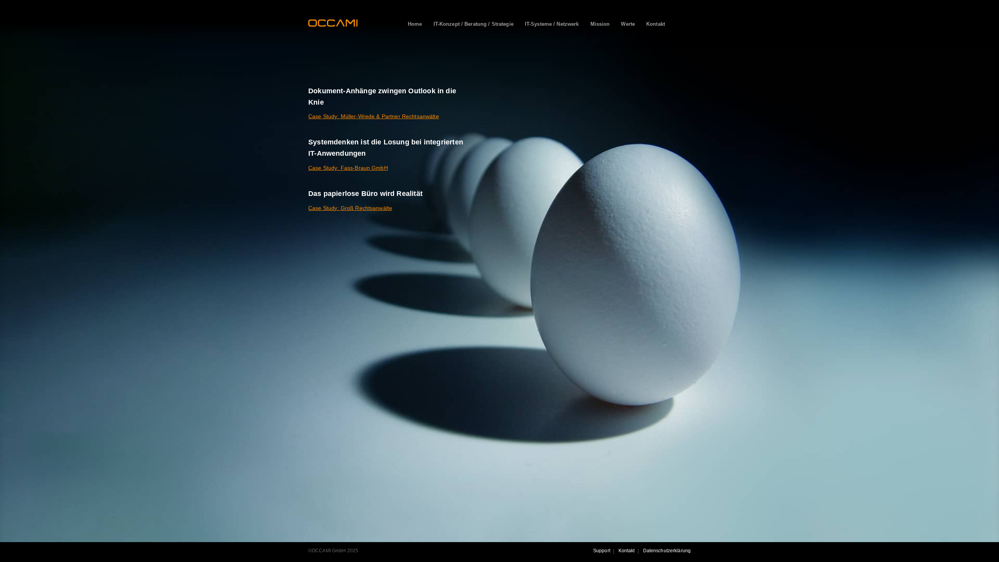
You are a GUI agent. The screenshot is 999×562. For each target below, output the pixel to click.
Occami (332, 23)
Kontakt (655, 24)
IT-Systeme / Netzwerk (552, 24)
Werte (628, 24)
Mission (600, 24)
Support (601, 550)
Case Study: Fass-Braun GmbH (348, 168)
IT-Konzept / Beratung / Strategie (474, 24)
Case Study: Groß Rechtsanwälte (350, 208)
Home (415, 24)
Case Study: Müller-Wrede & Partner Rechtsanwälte (373, 116)
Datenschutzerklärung (667, 550)
